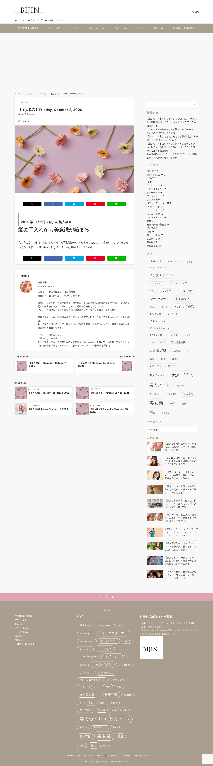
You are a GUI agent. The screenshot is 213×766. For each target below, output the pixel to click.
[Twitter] (193, 12)
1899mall (155, 261)
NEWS (151, 178)
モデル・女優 (155, 213)
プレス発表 (153, 199)
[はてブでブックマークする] (74, 204)
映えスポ (152, 228)
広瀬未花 (177, 351)
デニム (152, 307)
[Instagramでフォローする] (113, 597)
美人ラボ (180, 386)
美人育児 (188, 393)
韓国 (152, 412)
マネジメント (154, 206)
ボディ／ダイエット (159, 203)
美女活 (156, 403)
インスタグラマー (162, 275)
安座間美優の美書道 (158, 224)
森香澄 (175, 359)
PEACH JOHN (173, 262)
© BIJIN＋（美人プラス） (96, 762)
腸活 (184, 403)
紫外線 (171, 366)
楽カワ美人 (155, 366)
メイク (174, 334)
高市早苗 (165, 413)
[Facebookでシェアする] (53, 204)
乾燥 (151, 342)
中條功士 (42, 282)
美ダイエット (157, 375)
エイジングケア (178, 283)
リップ (187, 335)
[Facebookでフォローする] (106, 597)
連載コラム (154, 245)
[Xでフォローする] (100, 597)
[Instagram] (195, 12)
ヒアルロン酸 (155, 314)
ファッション (155, 196)
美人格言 (25, 102)
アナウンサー (154, 185)
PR (149, 181)
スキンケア (187, 290)
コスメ (152, 291)
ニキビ (165, 307)
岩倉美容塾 (157, 350)
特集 (150, 231)
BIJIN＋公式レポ (156, 174)
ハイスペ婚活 (184, 306)
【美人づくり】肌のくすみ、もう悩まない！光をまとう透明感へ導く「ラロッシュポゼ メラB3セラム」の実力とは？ (172, 122)
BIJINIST (152, 171)
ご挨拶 (189, 262)
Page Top (107, 610)
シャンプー (168, 291)
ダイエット (182, 298)
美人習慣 (172, 394)
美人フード (159, 385)
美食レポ (152, 242)
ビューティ (154, 192)
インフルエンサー (156, 189)
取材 (150, 221)
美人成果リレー (155, 394)
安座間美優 (178, 342)
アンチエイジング (157, 268)
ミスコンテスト (155, 210)
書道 (152, 358)
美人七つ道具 (155, 235)
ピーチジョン (173, 314)
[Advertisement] (106, 61)
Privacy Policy (141, 755)
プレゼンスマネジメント (161, 328)
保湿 (162, 342)
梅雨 (163, 359)
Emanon (124, 762)
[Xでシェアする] (32, 204)
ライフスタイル (157, 217)
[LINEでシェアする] (116, 204)
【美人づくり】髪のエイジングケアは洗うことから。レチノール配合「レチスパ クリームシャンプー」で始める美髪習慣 (171, 147)
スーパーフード (159, 298)
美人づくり (183, 374)
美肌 (173, 403)
